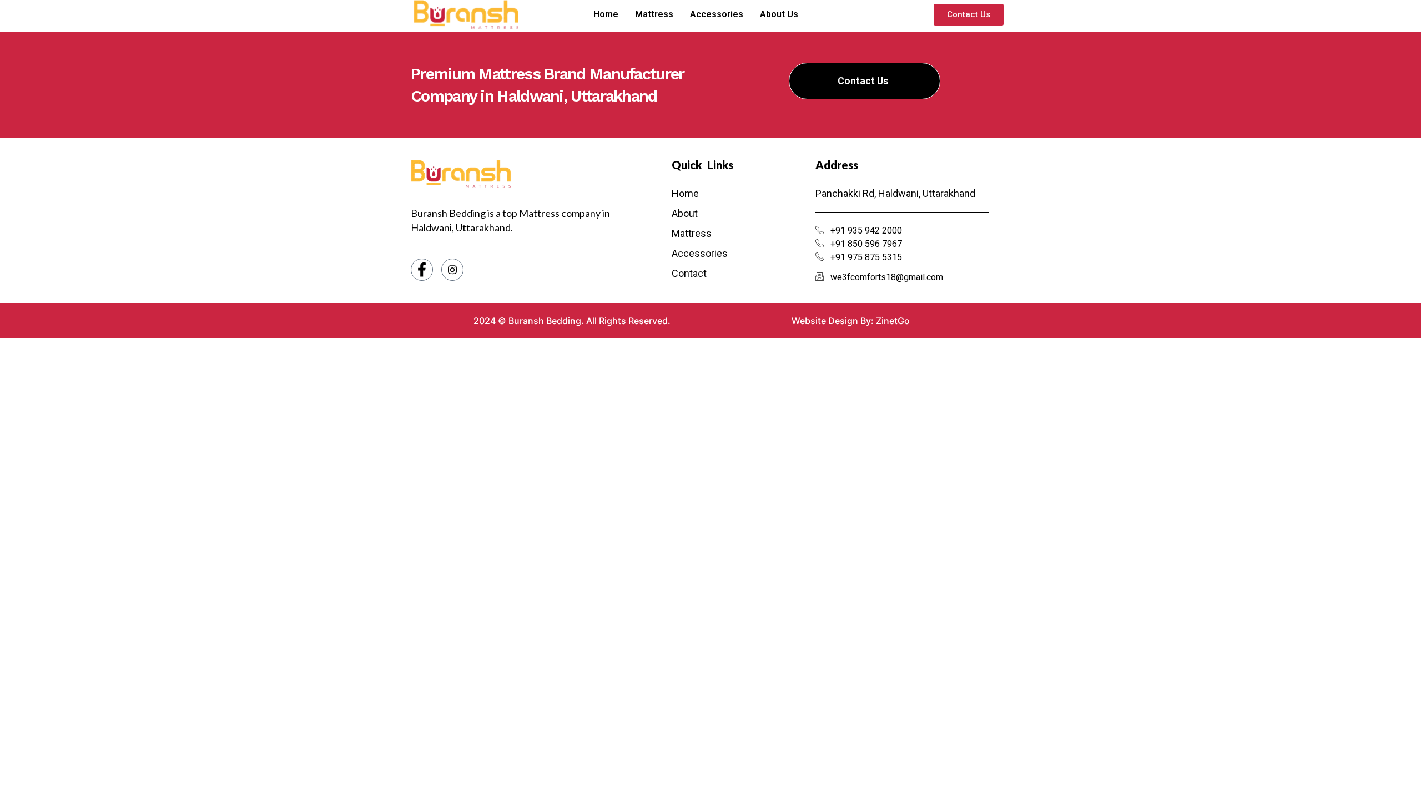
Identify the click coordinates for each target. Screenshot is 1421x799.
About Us (779, 14)
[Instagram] (452, 270)
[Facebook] (422, 270)
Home (605, 14)
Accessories (716, 14)
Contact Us (863, 81)
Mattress (654, 14)
